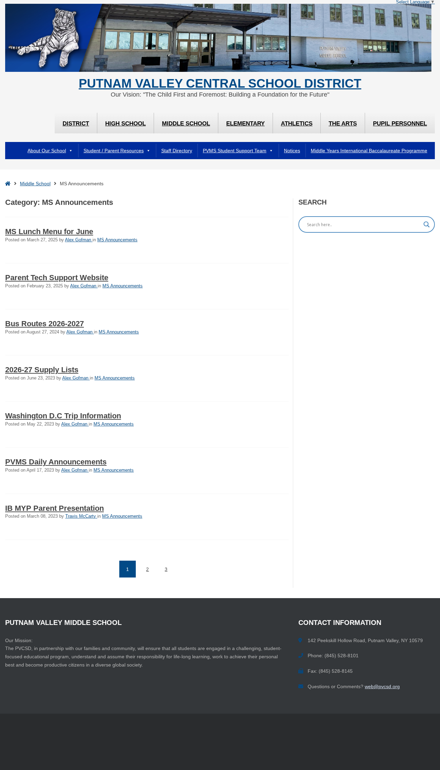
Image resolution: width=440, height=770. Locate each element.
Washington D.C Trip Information (63, 415)
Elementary (245, 123)
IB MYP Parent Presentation (54, 508)
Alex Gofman (78, 240)
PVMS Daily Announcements (56, 462)
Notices (292, 150)
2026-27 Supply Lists (41, 369)
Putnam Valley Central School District (220, 83)
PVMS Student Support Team (234, 150)
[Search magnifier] (426, 224)
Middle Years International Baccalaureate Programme (369, 150)
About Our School (47, 150)
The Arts (343, 123)
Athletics (296, 123)
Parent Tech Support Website (56, 277)
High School (125, 123)
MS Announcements (117, 240)
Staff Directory (176, 150)
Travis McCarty (81, 516)
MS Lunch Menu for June (49, 231)
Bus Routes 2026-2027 (44, 323)
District (76, 123)
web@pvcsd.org (382, 686)
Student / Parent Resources (114, 150)
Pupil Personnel (400, 123)
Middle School (186, 123)
